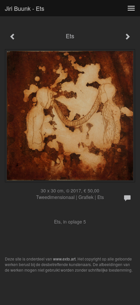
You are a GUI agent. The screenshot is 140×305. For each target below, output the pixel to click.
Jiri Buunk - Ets (24, 8)
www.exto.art (64, 258)
